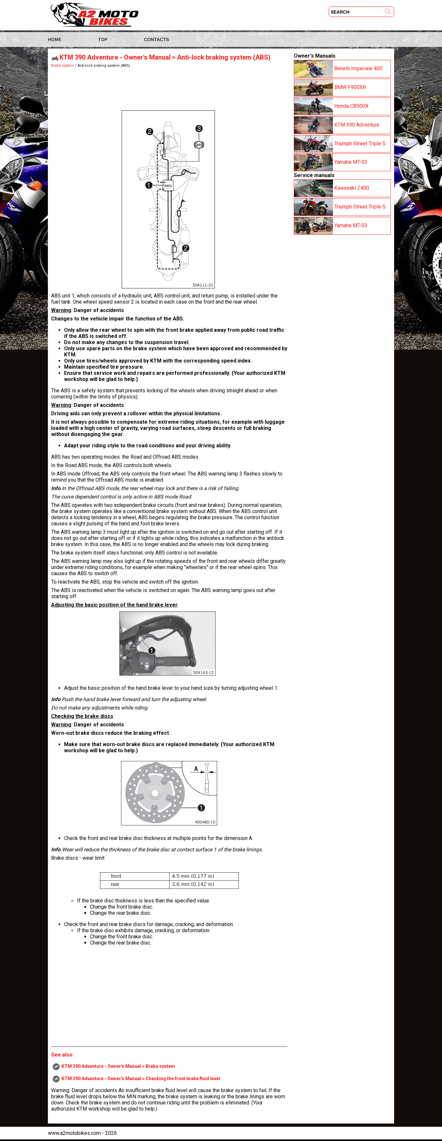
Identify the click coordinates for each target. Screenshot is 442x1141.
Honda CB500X (351, 106)
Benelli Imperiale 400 (357, 68)
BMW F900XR (349, 87)
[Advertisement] (169, 87)
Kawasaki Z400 (351, 188)
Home (54, 39)
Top (102, 39)
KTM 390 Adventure (356, 124)
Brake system (62, 65)
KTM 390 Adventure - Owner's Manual (115, 57)
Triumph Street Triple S (359, 143)
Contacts (156, 39)
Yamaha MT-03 (350, 162)
